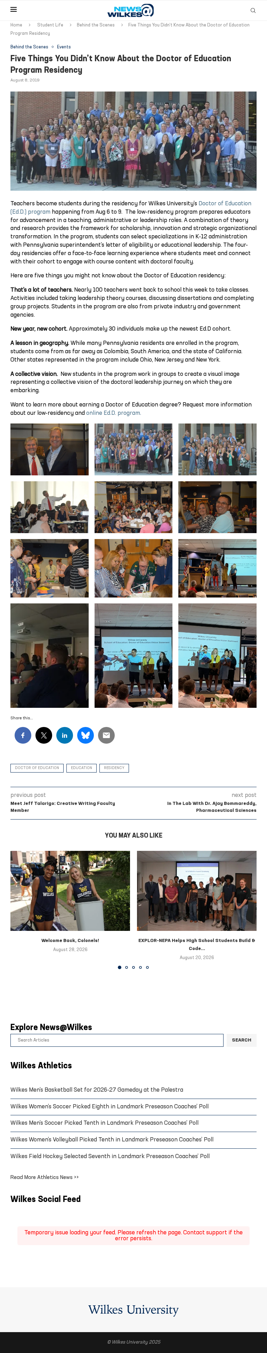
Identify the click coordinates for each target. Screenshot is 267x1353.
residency (114, 768)
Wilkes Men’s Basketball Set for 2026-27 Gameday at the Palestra (96, 1090)
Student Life (50, 25)
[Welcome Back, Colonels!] (70, 891)
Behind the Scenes (96, 25)
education (81, 768)
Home (16, 25)
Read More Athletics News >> (44, 1177)
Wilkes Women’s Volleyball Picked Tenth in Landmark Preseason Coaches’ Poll (111, 1140)
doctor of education (37, 768)
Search (241, 1040)
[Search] (253, 10)
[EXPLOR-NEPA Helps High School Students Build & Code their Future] (197, 891)
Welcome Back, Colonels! (70, 940)
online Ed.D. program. (113, 413)
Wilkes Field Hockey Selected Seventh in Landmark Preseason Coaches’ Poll (110, 1157)
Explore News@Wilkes (51, 1028)
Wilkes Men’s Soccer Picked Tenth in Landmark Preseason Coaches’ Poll (104, 1123)
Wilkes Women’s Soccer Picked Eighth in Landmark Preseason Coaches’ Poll (109, 1107)
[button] (20, 910)
